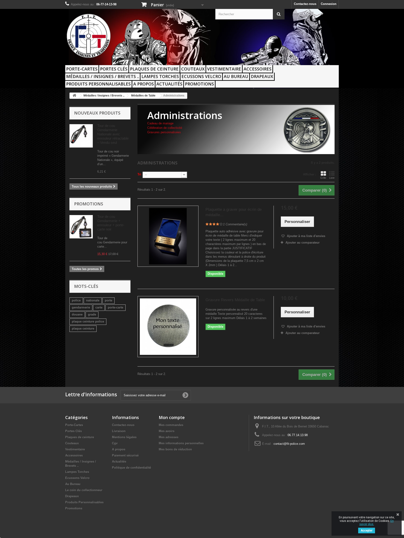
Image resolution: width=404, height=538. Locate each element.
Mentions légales (124, 437)
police (76, 300)
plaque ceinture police (88, 321)
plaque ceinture (83, 328)
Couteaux (193, 69)
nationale (92, 300)
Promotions (199, 84)
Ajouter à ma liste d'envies (305, 236)
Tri (139, 174)
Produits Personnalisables (98, 84)
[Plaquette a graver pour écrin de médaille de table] (168, 236)
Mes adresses (168, 437)
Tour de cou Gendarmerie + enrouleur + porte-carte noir (110, 223)
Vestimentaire (224, 69)
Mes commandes (171, 425)
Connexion (328, 4)
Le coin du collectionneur (83, 490)
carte (98, 307)
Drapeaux (262, 76)
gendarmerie (81, 307)
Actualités (169, 84)
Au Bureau (236, 76)
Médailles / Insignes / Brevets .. (102, 76)
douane (77, 314)
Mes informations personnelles (181, 443)
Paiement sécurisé (125, 455)
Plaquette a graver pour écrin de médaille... (234, 212)
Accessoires (257, 69)
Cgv (115, 443)
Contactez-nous (305, 4)
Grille (323, 177)
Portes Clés (113, 69)
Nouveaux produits (97, 113)
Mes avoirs (166, 431)
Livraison (119, 431)
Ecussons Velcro (201, 76)
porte (108, 300)
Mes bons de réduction (175, 449)
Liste (332, 177)
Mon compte (172, 417)
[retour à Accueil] (74, 96)
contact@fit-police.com (289, 443)
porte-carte (115, 307)
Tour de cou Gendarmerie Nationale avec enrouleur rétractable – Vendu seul (113, 134)
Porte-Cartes (81, 69)
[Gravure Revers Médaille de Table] (168, 326)
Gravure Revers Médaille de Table (235, 300)
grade (92, 314)
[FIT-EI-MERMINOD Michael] (108, 35)
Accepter (366, 530)
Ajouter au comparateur (302, 242)
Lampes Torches (160, 76)
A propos (143, 84)
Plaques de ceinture (154, 69)
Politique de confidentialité (131, 467)
